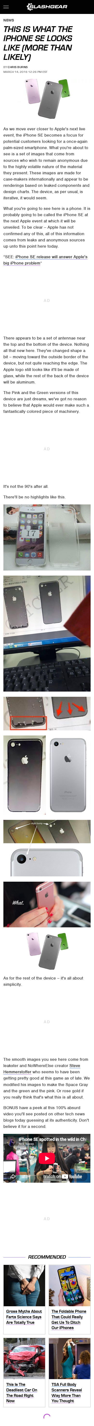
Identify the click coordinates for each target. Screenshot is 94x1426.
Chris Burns (18, 67)
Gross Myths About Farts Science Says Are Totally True (24, 1317)
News (8, 20)
